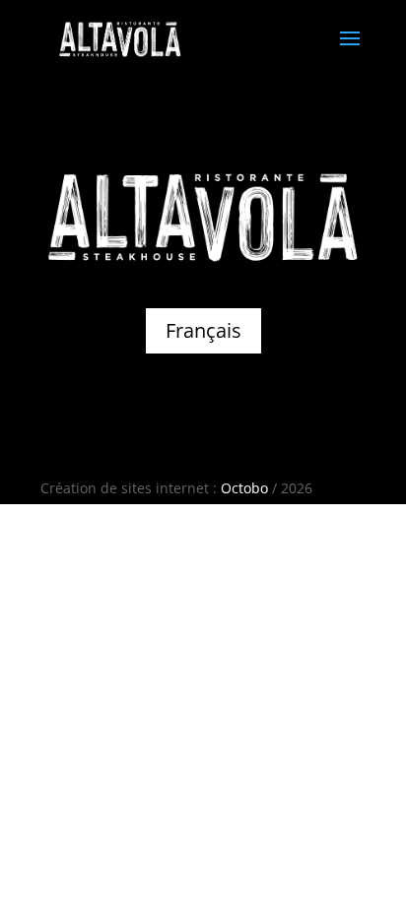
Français (203, 330)
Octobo (244, 488)
